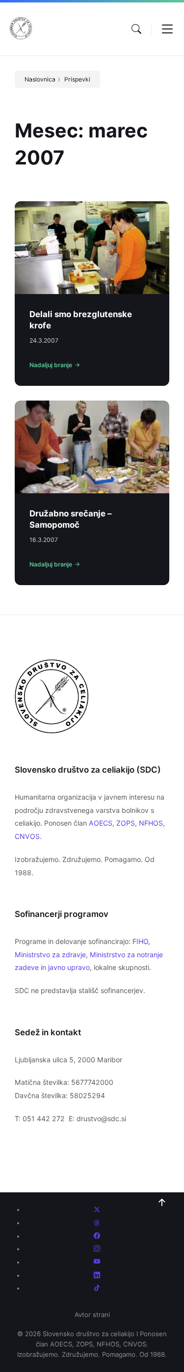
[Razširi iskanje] (136, 29)
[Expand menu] (167, 29)
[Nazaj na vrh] (162, 1202)
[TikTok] (97, 1288)
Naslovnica (40, 79)
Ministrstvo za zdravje (50, 954)
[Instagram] (97, 1249)
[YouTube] (97, 1262)
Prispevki (77, 79)
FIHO (140, 941)
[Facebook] (97, 1236)
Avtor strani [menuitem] (92, 1314)
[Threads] (97, 1223)
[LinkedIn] (97, 1275)
